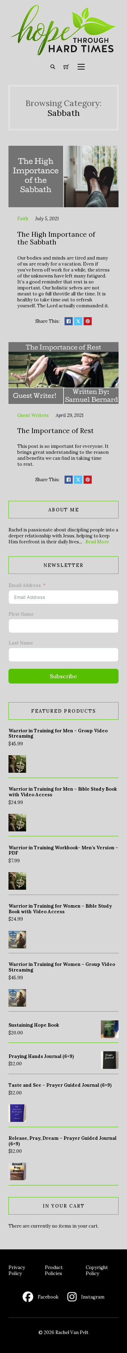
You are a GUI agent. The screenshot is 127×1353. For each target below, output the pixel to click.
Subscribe (63, 676)
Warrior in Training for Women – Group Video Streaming (61, 967)
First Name (21, 614)
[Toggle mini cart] (66, 67)
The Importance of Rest (55, 430)
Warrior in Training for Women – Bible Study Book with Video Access (60, 909)
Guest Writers (33, 415)
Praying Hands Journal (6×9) (41, 1056)
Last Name (20, 643)
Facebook (48, 1297)
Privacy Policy (16, 1270)
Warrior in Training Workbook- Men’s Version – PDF (63, 850)
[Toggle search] (53, 67)
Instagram (92, 1297)
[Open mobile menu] (81, 67)
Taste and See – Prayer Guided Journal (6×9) (59, 1085)
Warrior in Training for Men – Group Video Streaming (58, 733)
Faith (22, 219)
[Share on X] (78, 321)
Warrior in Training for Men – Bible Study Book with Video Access (62, 792)
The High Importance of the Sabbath (56, 238)
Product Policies (54, 1270)
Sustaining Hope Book (33, 1025)
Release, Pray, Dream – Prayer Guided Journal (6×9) (62, 1141)
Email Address (24, 585)
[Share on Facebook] (69, 321)
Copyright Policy (97, 1270)
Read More (97, 542)
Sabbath (64, 112)
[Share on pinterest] (88, 321)
